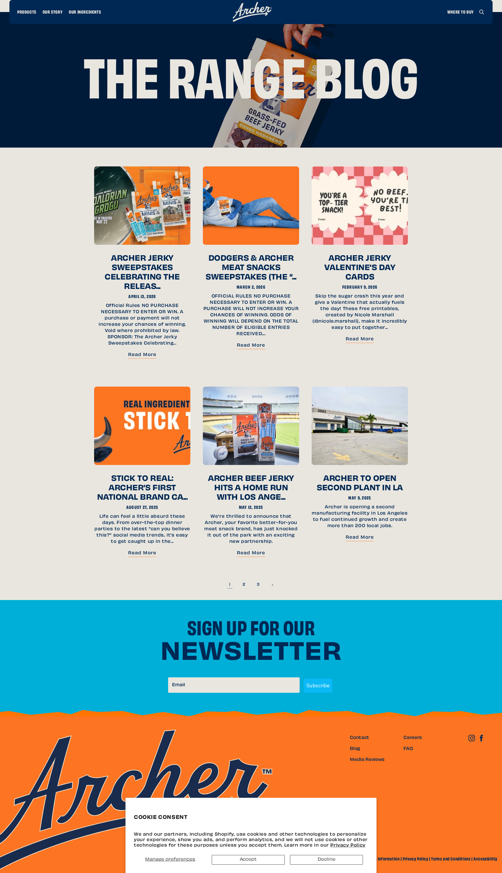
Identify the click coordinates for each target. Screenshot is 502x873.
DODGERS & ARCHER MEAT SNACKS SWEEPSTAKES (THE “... (251, 268)
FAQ (408, 749)
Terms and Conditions (450, 859)
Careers (412, 738)
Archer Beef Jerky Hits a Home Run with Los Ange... (251, 488)
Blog (355, 749)
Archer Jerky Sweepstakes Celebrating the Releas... (142, 273)
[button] (481, 12)
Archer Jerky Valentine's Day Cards (360, 268)
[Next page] (272, 585)
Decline (326, 860)
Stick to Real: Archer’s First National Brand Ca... (142, 488)
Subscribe (318, 685)
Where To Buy (460, 12)
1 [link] (230, 585)
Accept (248, 860)
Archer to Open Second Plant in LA (360, 483)
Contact (359, 738)
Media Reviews (367, 760)
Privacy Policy (347, 845)
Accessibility (485, 859)
